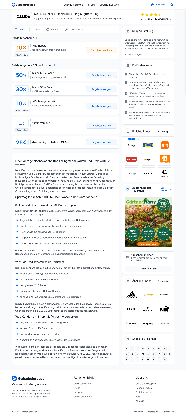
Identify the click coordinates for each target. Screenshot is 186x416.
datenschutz (168, 411)
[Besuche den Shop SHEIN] (148, 173)
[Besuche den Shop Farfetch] (148, 309)
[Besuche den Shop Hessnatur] (165, 323)
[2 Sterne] (147, 14)
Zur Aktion (164, 189)
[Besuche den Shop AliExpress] (148, 159)
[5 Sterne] (160, 14)
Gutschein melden (148, 268)
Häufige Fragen (144, 387)
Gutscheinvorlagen (109, 4)
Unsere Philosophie (146, 383)
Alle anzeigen (164, 131)
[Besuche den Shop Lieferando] (165, 159)
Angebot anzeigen (101, 75)
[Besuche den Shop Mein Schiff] (132, 173)
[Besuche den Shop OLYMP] (148, 295)
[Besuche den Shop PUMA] (165, 309)
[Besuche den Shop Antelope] (132, 145)
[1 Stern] (142, 14)
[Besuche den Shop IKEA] (148, 145)
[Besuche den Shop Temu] (165, 145)
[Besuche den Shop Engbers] (148, 323)
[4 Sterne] (155, 14)
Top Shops (160, 4)
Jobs (138, 396)
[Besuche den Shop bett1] (132, 159)
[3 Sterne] (151, 14)
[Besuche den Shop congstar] (165, 173)
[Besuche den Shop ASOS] (132, 309)
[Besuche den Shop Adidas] (132, 295)
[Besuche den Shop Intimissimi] (132, 323)
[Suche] (171, 4)
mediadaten (137, 411)
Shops (91, 4)
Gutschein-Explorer (74, 4)
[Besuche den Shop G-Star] (165, 295)
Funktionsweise (143, 392)
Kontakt (139, 400)
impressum (153, 411)
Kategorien (79, 392)
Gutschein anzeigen (101, 50)
